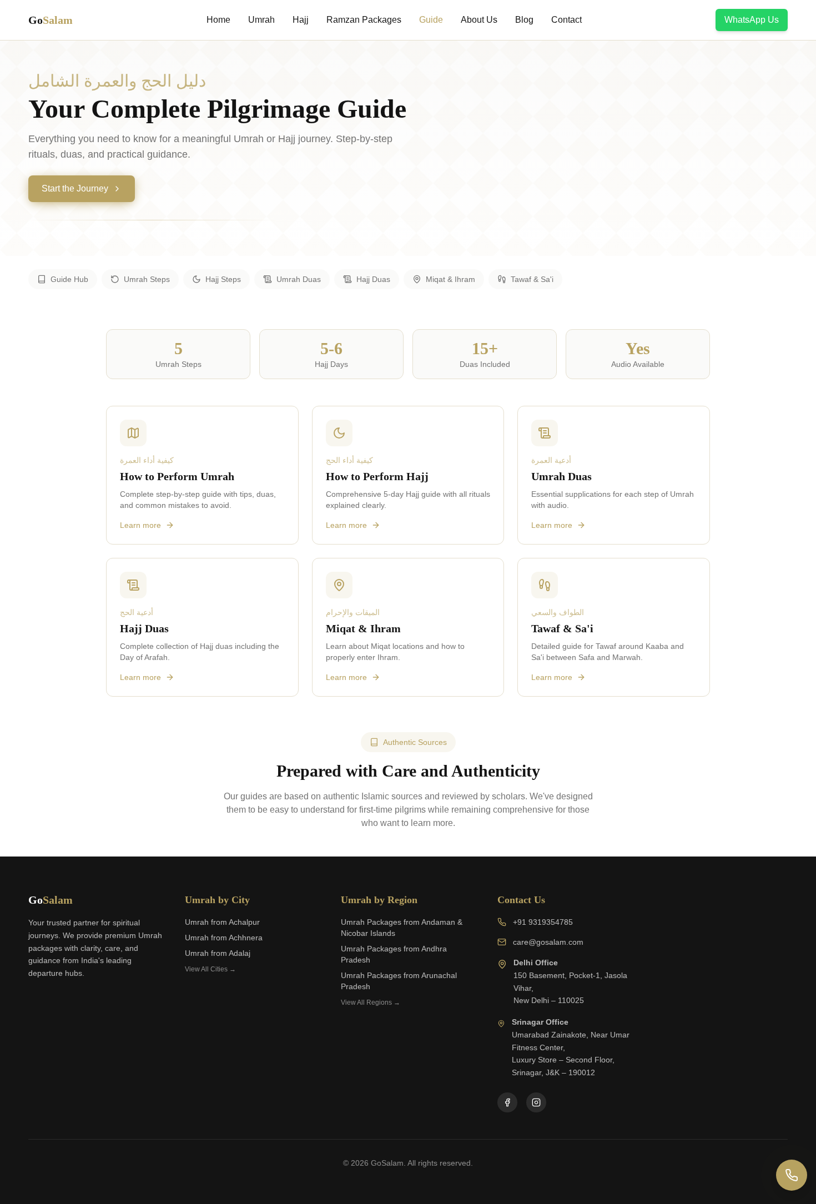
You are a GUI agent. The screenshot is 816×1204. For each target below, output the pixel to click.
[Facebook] (507, 1102)
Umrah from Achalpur (222, 922)
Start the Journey (75, 188)
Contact (566, 19)
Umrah (261, 19)
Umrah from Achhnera (224, 937)
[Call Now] (791, 1175)
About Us (479, 19)
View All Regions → (370, 1002)
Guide (431, 19)
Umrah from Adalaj (217, 953)
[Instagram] (536, 1102)
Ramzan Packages (363, 19)
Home (218, 19)
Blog (524, 19)
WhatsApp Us (751, 19)
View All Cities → (210, 969)
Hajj (301, 19)
